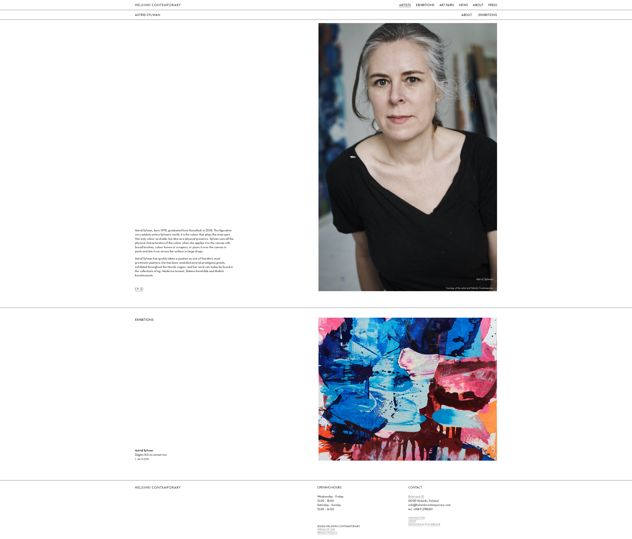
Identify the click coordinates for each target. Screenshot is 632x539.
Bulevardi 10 (416, 496)
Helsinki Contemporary (158, 5)
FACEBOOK (433, 524)
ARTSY (412, 521)
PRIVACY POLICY (327, 532)
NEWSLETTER (416, 517)
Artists (405, 5)
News (463, 5)
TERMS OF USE (326, 529)
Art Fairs (446, 5)
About (478, 5)
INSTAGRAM (416, 524)
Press (492, 5)
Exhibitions (425, 5)
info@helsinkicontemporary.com (429, 505)
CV (137, 289)
